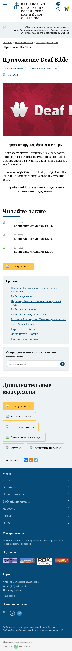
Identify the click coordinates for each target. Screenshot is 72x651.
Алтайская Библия (23, 324)
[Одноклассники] (31, 460)
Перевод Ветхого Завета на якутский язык (36, 303)
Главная (7, 42)
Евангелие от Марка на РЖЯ (43, 68)
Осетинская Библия (24, 334)
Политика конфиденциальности (17, 642)
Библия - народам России (28, 314)
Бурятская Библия (23, 329)
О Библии (9, 487)
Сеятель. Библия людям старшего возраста (34, 289)
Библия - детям (21, 296)
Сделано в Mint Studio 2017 (18, 646)
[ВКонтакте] (26, 460)
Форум (7, 516)
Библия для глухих (47, 42)
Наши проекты (24, 42)
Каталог (8, 480)
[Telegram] (36, 460)
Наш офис (9, 595)
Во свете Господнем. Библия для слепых (38, 319)
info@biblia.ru (14, 590)
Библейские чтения (16, 501)
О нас (6, 523)
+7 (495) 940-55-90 (16, 586)
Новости (9, 509)
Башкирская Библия (24, 339)
